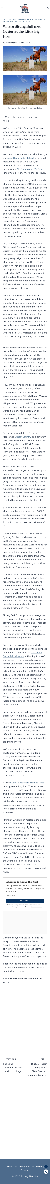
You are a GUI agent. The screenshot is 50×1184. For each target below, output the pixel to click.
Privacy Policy (26, 1166)
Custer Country (23, 436)
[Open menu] (2, 8)
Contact (25, 1170)
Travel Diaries (22, 22)
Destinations (9, 19)
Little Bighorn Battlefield (20, 157)
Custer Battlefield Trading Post (27, 782)
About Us (11, 1166)
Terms (39, 1166)
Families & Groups (27, 19)
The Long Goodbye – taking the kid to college (12, 1065)
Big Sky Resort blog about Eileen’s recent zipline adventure (37, 1067)
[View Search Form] (48, 8)
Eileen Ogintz (11, 42)
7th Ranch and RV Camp (30, 169)
